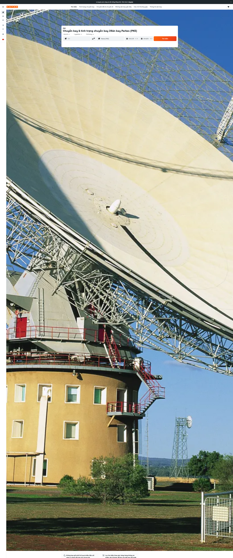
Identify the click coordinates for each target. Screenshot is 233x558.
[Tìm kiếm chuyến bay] (3, 12)
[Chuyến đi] (3, 34)
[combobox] (67, 34)
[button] (231, 2)
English (131, 2)
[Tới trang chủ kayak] (12, 7)
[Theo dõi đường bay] (3, 29)
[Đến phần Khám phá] (3, 25)
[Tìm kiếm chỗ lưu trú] (3, 16)
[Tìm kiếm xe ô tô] (3, 20)
